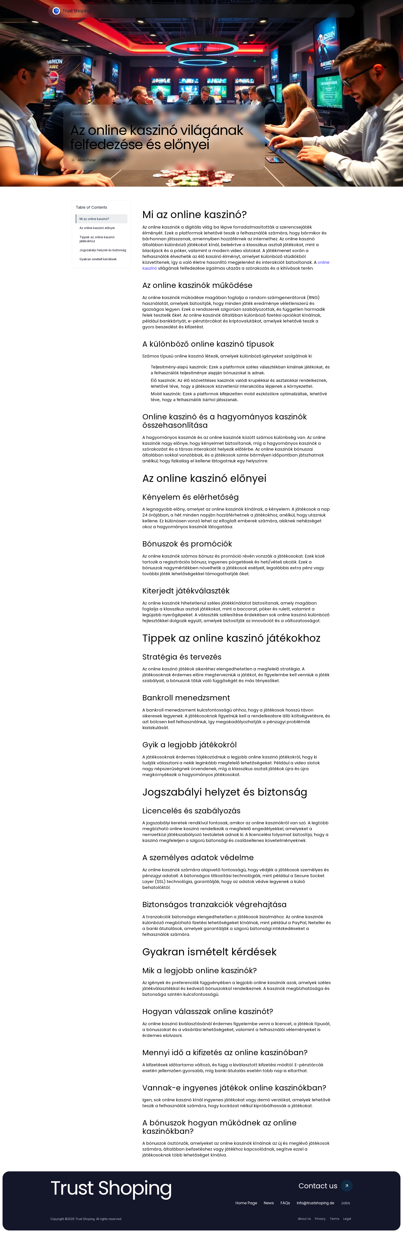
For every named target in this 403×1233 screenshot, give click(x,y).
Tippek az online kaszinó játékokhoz (97, 239)
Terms (334, 1219)
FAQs (285, 1203)
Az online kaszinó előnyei (97, 228)
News (269, 1203)
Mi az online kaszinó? (94, 219)
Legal (347, 1219)
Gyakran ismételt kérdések (98, 259)
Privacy (320, 1219)
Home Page (246, 1203)
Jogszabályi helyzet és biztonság (103, 250)
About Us (304, 1219)
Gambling (81, 114)
